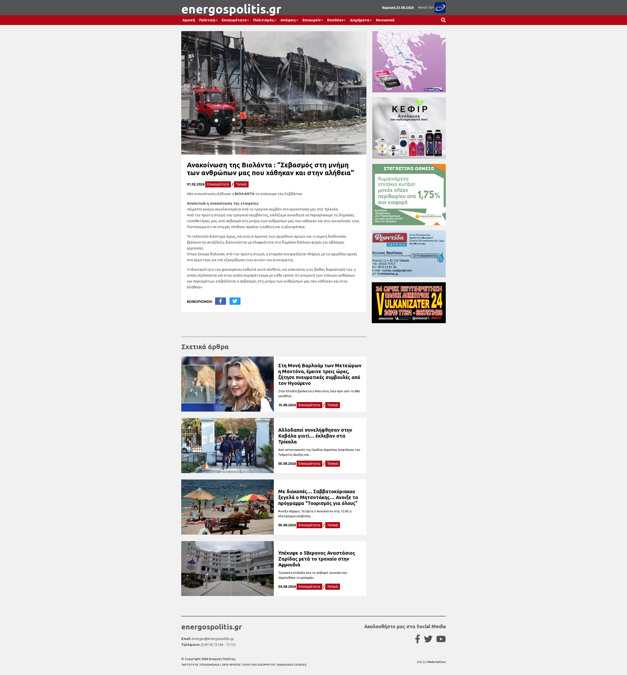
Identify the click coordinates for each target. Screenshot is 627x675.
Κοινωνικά (385, 20)
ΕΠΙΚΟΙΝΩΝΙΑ (210, 664)
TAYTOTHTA (190, 664)
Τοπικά (241, 184)
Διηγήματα (359, 20)
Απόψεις (288, 20)
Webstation (436, 661)
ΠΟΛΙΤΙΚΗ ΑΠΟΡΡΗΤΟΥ (259, 664)
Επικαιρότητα (234, 20)
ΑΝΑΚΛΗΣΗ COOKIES (291, 664)
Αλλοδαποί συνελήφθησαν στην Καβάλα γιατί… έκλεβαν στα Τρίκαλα (315, 435)
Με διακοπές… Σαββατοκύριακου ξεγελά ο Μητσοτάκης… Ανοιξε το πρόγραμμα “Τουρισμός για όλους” (318, 497)
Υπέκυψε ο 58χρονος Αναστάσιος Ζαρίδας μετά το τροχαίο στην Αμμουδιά (316, 558)
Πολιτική (207, 20)
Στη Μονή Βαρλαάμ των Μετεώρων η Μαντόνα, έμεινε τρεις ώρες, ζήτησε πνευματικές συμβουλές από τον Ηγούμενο (320, 374)
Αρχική (188, 20)
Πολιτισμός (263, 20)
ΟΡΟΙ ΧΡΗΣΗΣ (231, 664)
